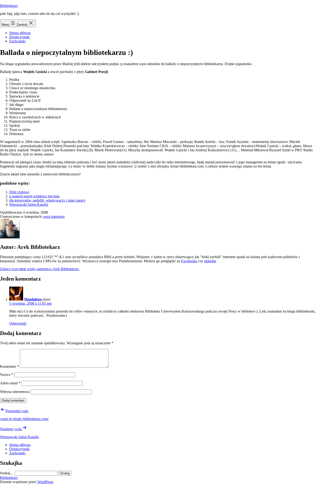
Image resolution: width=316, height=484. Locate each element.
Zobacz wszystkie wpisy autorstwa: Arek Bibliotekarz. (40, 269)
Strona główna (20, 33)
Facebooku (189, 261)
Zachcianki (17, 41)
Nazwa (6, 374)
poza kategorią (54, 216)
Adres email (10, 383)
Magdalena (33, 299)
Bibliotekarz (9, 6)
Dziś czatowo (19, 192)
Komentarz (9, 366)
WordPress (45, 482)
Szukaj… (7, 473)
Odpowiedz (17, 323)
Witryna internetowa (15, 392)
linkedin (210, 261)
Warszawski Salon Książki (28, 204)
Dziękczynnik (19, 37)
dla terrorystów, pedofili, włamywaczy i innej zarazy (47, 200)
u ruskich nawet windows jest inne (34, 196)
